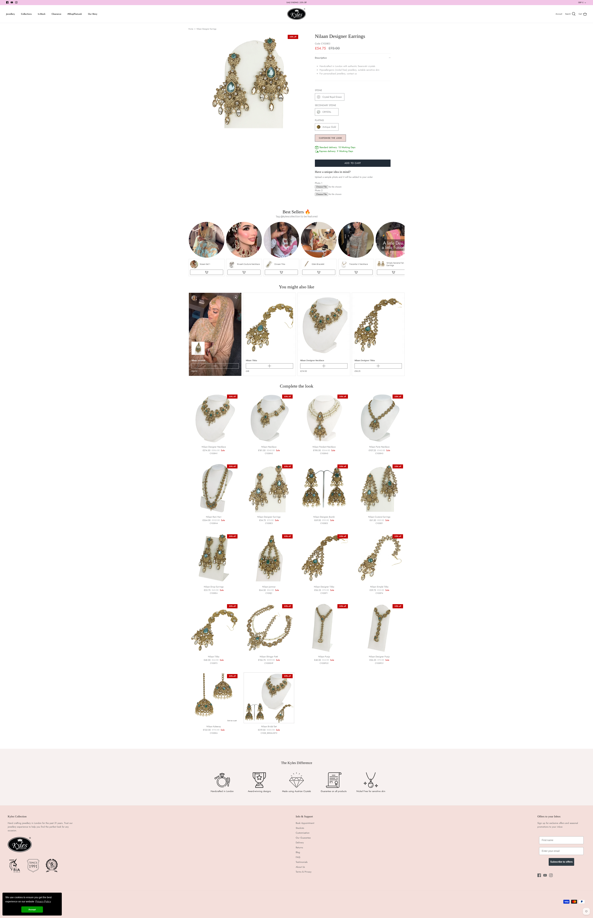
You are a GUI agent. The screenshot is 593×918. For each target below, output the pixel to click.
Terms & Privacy (303, 871)
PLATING (319, 120)
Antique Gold (329, 127)
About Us (300, 867)
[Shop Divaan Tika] (281, 272)
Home (190, 29)
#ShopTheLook (74, 13)
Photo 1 (318, 183)
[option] (251, 82)
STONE (318, 90)
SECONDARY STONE (325, 105)
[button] (207, 249)
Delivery (300, 842)
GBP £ (580, 2)
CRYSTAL (326, 112)
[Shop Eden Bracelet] (318, 272)
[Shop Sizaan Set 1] (206, 272)
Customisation (302, 833)
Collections (26, 13)
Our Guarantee (303, 837)
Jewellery (10, 13)
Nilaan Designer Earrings (206, 29)
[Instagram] (16, 2)
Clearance (56, 13)
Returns (299, 847)
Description (321, 58)
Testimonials (301, 862)
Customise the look (330, 138)
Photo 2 (319, 190)
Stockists (300, 828)
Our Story (92, 13)
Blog (298, 852)
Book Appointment (305, 823)
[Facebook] (7, 2)
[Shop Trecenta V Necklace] (356, 272)
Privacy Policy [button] (43, 901)
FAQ (298, 857)
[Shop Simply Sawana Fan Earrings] (393, 272)
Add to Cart (353, 163)
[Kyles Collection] (296, 14)
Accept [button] (32, 909)
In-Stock (41, 13)
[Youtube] (12, 2)
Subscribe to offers (561, 861)
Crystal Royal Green (332, 97)
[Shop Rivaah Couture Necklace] (244, 272)
